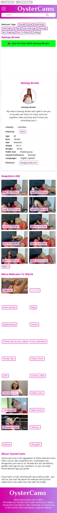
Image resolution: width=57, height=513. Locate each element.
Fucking (36, 32)
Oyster (35, 8)
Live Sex (8, 2)
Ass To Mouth (23, 32)
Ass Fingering (9, 32)
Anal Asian (39, 24)
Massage (42, 28)
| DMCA (39, 499)
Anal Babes (8, 28)
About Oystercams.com (24, 499)
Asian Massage (29, 28)
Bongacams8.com (28, 162)
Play (17, 28)
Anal (30, 24)
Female (22, 24)
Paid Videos (25, 2)
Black (22, 131)
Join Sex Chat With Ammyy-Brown (30, 43)
